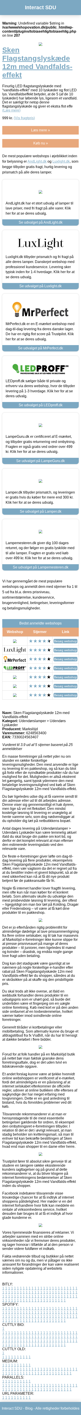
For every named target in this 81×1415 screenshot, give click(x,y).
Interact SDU (40, 7)
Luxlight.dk (61, 161)
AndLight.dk (37, 161)
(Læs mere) (11, 110)
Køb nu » (40, 143)
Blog (29, 1408)
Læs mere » (40, 130)
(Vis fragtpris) (24, 118)
